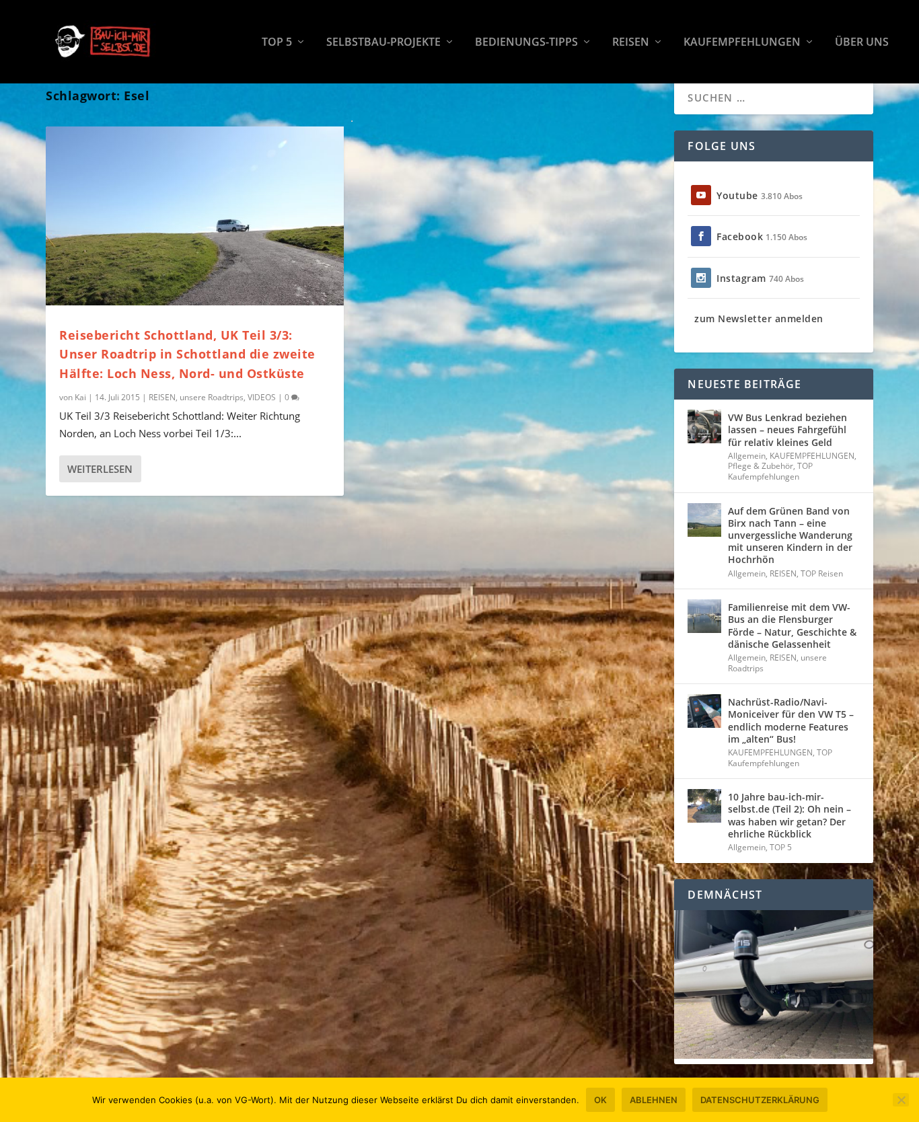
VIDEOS (262, 397)
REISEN (630, 42)
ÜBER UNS (862, 42)
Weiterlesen (100, 469)
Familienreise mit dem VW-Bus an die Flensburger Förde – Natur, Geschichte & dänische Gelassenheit (792, 625)
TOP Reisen (822, 573)
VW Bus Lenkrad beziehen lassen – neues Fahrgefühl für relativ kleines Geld (787, 429)
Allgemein (747, 455)
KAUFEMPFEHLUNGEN (742, 42)
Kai (80, 397)
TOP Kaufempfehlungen (770, 471)
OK (600, 1099)
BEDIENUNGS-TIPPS (526, 42)
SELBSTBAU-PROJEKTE (383, 42)
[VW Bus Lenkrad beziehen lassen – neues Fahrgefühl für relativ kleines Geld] (704, 426)
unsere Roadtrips (212, 397)
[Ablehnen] (901, 1100)
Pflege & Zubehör (760, 466)
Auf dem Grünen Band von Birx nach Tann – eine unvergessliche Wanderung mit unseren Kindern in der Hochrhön (790, 535)
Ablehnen (653, 1099)
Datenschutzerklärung (759, 1099)
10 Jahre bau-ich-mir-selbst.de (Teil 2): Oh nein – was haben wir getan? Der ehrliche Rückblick (789, 815)
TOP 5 (277, 42)
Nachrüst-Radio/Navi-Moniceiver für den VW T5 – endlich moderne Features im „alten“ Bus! (791, 720)
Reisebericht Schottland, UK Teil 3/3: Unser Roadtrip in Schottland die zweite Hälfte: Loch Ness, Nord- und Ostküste (187, 354)
